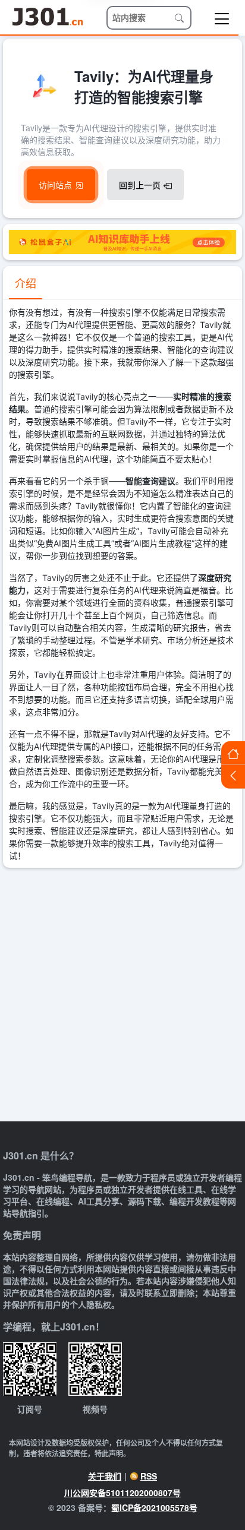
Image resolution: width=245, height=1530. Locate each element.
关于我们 (104, 1476)
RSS (148, 1476)
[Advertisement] (122, 996)
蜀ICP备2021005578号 (154, 1507)
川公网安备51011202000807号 (122, 1493)
